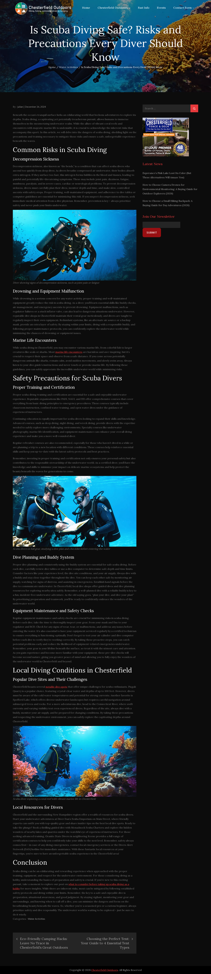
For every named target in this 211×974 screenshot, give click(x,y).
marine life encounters (68, 351)
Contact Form (182, 7)
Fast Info (143, 7)
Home (86, 7)
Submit (152, 232)
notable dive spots (56, 686)
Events (161, 7)
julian (20, 106)
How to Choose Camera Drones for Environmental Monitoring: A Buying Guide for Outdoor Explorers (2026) (170, 189)
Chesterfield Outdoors (113, 7)
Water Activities (36, 918)
